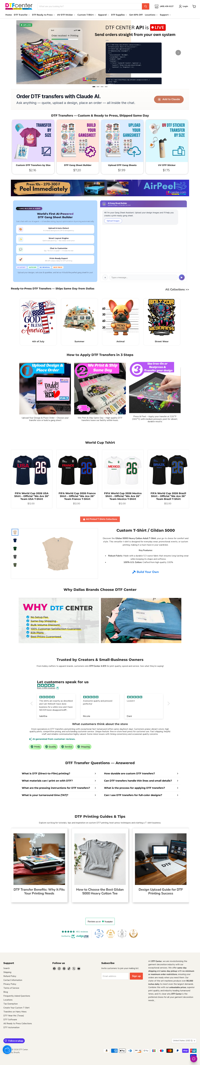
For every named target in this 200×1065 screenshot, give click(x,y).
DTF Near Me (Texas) (13, 1015)
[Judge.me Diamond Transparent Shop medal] (99, 933)
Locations (8, 999)
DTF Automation (11, 1027)
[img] (101, 685)
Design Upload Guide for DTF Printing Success (161, 891)
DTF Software (10, 1019)
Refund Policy (9, 976)
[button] (32, 703)
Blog (5, 992)
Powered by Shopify (11, 1052)
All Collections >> (177, 289)
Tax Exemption (10, 1003)
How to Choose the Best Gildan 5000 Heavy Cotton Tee (100, 891)
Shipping (7, 972)
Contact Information (12, 980)
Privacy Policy (9, 984)
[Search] (145, 6)
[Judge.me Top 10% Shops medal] (133, 933)
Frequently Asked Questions (16, 996)
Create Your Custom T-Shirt (16, 1007)
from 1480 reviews (46, 688)
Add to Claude (171, 99)
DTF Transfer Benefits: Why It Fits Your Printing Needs (39, 891)
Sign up (136, 976)
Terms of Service (11, 988)
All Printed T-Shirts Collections (101, 519)
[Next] (178, 52)
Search (6, 968)
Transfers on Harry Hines (15, 1011)
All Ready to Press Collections (17, 1023)
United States (183, 1040)
